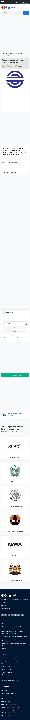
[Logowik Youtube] (15, 615)
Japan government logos (9, 172)
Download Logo (16, 375)
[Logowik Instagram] (9, 615)
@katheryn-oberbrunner (14, 413)
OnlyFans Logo (6, 663)
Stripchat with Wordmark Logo (10, 680)
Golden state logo (7, 677)
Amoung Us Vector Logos (9, 658)
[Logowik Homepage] (8, 7)
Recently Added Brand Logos (10, 704)
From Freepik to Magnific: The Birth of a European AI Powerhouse (15, 628)
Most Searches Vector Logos (10, 713)
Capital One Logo (7, 672)
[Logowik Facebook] (2, 615)
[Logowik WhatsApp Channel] (22, 615)
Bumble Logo (6, 675)
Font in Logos (6, 701)
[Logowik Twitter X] (5, 615)
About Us (4, 602)
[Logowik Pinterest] (12, 615)
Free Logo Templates (8, 693)
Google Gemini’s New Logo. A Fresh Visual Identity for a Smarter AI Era (13, 632)
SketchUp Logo (6, 666)
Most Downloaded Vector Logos (11, 707)
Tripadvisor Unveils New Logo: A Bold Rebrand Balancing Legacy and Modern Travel (14, 637)
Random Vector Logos (8, 715)
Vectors (4, 699)
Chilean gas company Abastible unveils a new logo (14, 644)
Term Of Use (5, 611)
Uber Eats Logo (6, 669)
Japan (25, 320)
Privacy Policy (6, 608)
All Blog (4, 648)
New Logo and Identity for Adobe (11, 641)
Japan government (13, 162)
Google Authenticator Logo (10, 661)
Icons (3, 696)
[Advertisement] (15, 35)
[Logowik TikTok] (18, 615)
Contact (4, 605)
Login (16, 2)
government (6, 165)
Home (2, 53)
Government (19, 53)
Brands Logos (10, 53)
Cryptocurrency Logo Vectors (10, 710)
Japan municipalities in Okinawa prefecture (14, 169)
